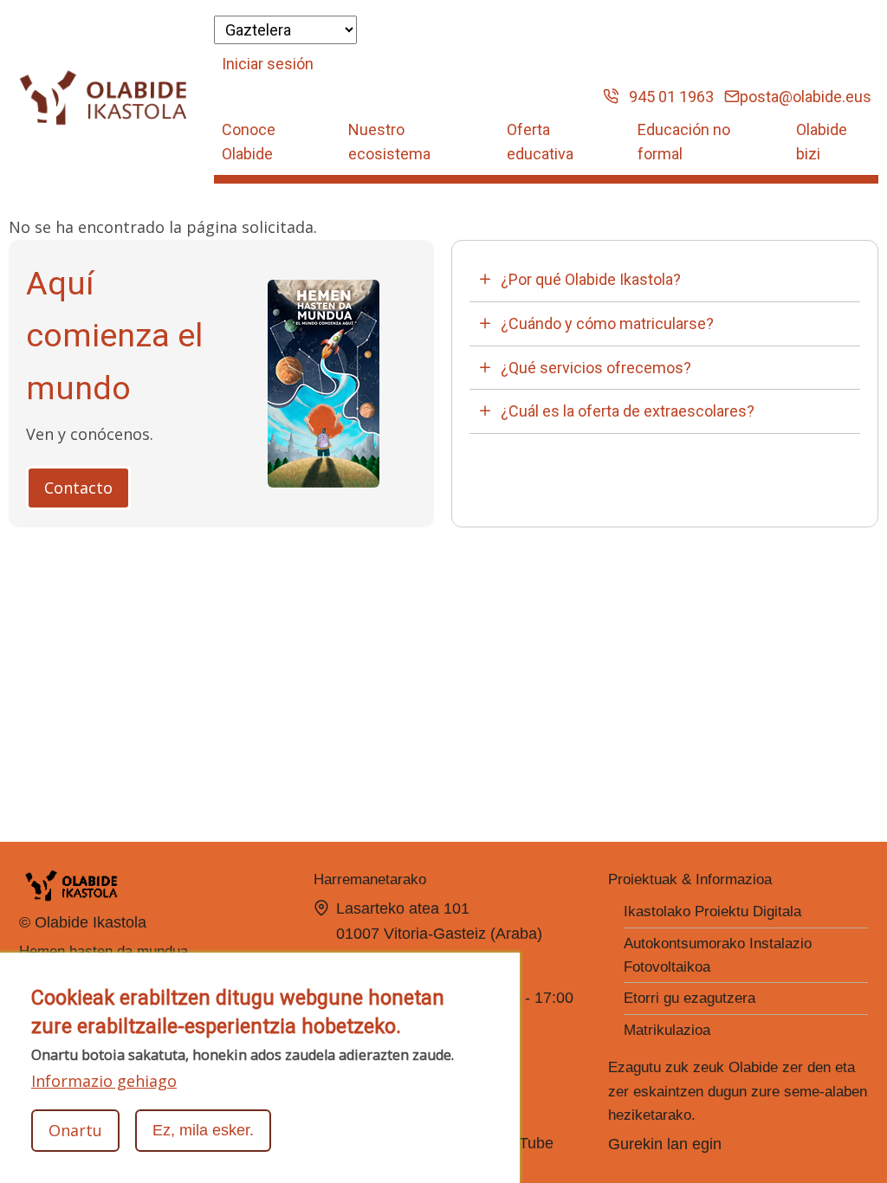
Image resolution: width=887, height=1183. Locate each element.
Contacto (78, 487)
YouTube (525, 1143)
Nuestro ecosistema (389, 142)
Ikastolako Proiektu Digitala (712, 911)
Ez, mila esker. (203, 1130)
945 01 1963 (666, 96)
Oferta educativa (540, 142)
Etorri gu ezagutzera (689, 998)
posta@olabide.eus (805, 96)
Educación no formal (684, 142)
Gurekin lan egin (665, 1144)
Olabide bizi (821, 142)
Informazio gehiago (104, 1080)
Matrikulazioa (667, 1030)
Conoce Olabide (248, 142)
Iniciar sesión (268, 64)
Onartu (75, 1130)
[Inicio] (103, 97)
